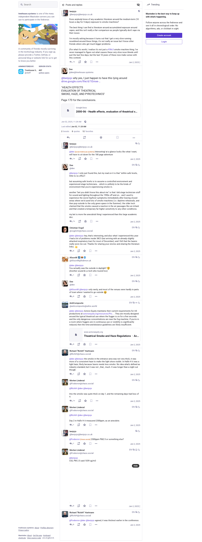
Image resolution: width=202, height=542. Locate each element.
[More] (97, 62)
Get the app (37, 535)
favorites (87, 131)
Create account (164, 35)
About (37, 528)
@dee (81, 151)
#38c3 (111, 49)
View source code (34, 538)
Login (164, 41)
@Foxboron (79, 439)
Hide (136, 466)
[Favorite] (85, 62)
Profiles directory (46, 528)
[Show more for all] (138, 5)
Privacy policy (23, 530)
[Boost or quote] (79, 62)
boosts (65, 131)
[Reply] (68, 137)
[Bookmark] (91, 62)
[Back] (63, 5)
